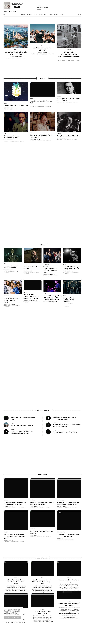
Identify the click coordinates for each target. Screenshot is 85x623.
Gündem (63, 532)
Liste (44, 264)
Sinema (42, 45)
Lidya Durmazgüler (33, 300)
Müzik (5, 263)
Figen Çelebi (37, 105)
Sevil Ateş (11, 506)
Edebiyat (6, 103)
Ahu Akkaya (37, 139)
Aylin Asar (45, 52)
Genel (63, 500)
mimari (15, 49)
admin (63, 538)
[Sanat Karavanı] (42, 7)
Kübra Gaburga (18, 56)
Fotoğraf (69, 49)
